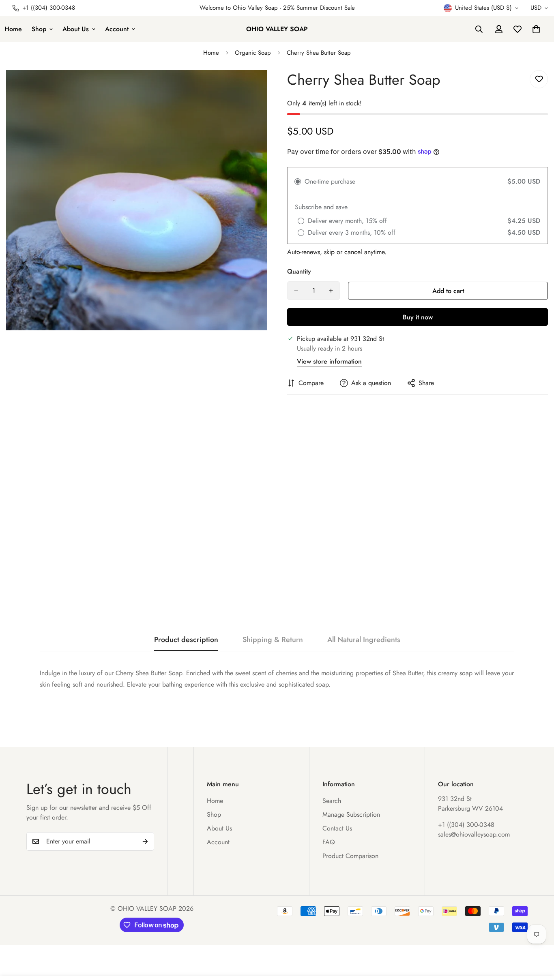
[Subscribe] (145, 841)
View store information (329, 361)
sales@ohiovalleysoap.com (474, 834)
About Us (75, 29)
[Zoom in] (260, 87)
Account (117, 29)
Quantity (299, 271)
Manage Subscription (351, 814)
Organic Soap (253, 52)
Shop (39, 29)
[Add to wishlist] (539, 79)
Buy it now (418, 317)
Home (211, 52)
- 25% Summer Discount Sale (316, 7)
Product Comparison (350, 855)
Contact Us (337, 828)
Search (331, 800)
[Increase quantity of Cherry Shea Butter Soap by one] (330, 291)
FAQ (328, 842)
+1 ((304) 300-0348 (466, 824)
